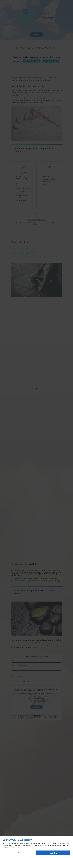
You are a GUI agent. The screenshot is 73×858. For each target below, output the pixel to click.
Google (13, 847)
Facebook (19, 847)
